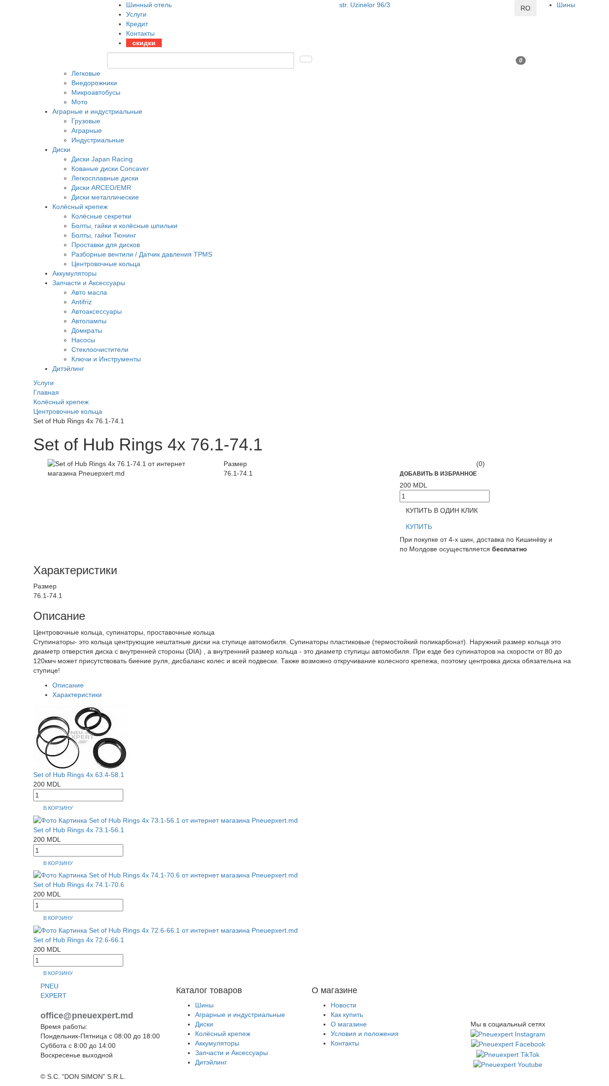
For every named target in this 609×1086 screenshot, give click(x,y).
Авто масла (89, 292)
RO (525, 8)
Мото (79, 102)
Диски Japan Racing (102, 159)
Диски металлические (105, 197)
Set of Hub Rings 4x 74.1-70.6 (78, 884)
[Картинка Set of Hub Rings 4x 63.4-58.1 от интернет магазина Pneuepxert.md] (80, 736)
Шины (566, 5)
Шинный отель (149, 5)
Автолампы (89, 321)
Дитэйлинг (68, 368)
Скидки (144, 43)
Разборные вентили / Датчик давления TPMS (141, 254)
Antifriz (81, 302)
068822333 (356, 14)
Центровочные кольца (105, 264)
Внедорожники (94, 83)
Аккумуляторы (74, 273)
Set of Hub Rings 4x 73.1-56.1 (78, 830)
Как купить (347, 1014)
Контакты (140, 33)
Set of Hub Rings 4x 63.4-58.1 (78, 774)
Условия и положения (365, 1033)
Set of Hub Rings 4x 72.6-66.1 (78, 940)
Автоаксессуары (96, 311)
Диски (61, 149)
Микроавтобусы (95, 92)
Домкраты (86, 330)
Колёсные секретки (101, 216)
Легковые (85, 73)
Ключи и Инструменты (106, 359)
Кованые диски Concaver (110, 168)
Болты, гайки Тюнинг (103, 235)
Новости (343, 1005)
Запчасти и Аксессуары (88, 283)
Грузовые (85, 121)
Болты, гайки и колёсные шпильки (124, 225)
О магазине (349, 1024)
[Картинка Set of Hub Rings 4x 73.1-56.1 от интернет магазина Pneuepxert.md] (165, 819)
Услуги (136, 14)
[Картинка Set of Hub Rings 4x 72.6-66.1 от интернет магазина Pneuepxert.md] (165, 930)
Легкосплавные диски (104, 178)
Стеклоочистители (99, 349)
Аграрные (86, 130)
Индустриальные (97, 140)
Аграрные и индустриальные (97, 111)
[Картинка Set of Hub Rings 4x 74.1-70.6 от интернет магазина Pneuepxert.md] (165, 874)
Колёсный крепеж (80, 206)
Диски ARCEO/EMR (101, 187)
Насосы (83, 340)
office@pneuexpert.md (86, 1015)
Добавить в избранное (438, 473)
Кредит (137, 24)
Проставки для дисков (105, 245)
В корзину (58, 808)
